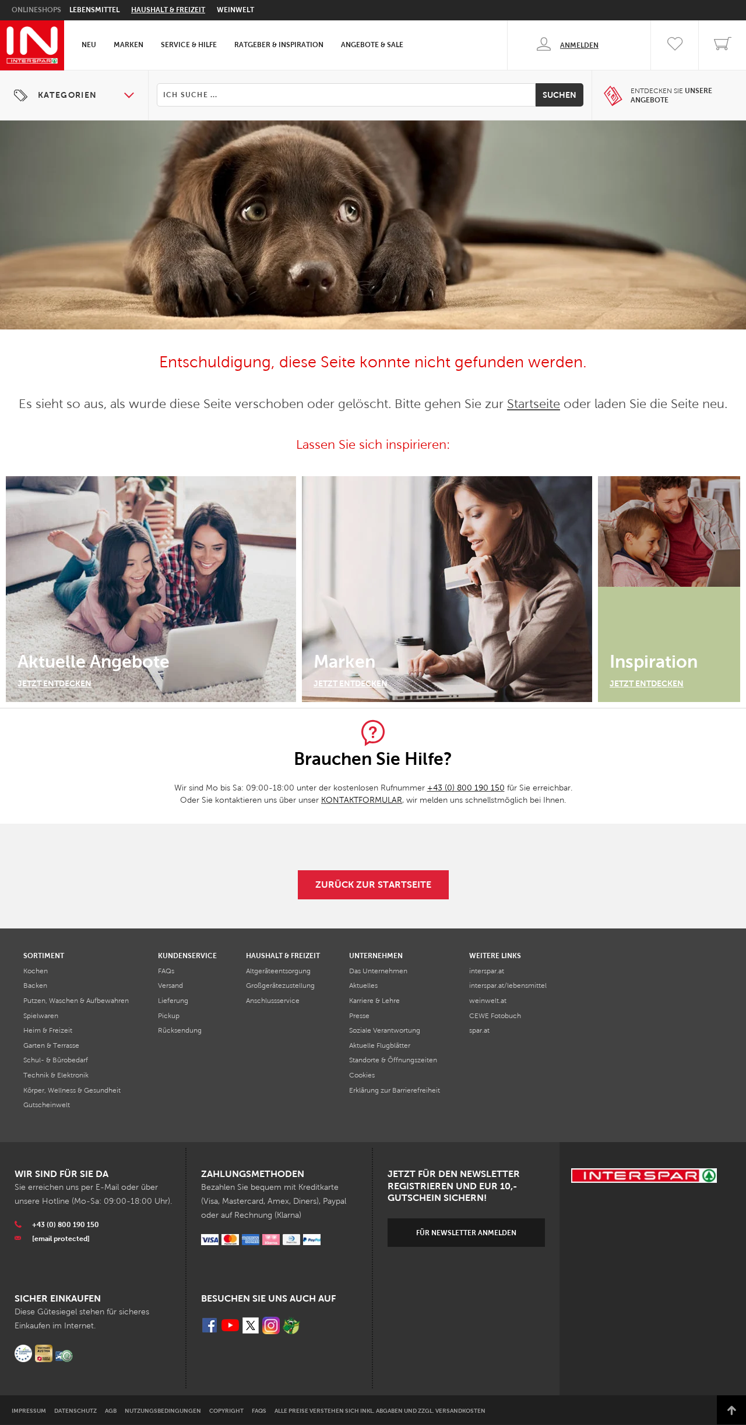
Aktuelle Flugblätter (379, 1045)
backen (35, 985)
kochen (35, 971)
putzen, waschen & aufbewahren (76, 1001)
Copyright (226, 1411)
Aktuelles (363, 985)
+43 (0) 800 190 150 (466, 788)
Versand (170, 985)
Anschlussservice (273, 1001)
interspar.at (486, 971)
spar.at (479, 1030)
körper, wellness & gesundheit (72, 1090)
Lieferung (173, 1001)
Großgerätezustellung (280, 985)
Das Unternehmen (378, 971)
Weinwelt (235, 10)
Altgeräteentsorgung (278, 971)
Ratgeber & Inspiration (278, 45)
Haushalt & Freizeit (168, 10)
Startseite (533, 404)
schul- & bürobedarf (55, 1060)
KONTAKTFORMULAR (361, 800)
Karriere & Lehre (374, 1001)
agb (111, 1411)
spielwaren (40, 1016)
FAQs (166, 971)
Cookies (362, 1075)
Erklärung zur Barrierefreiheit (394, 1090)
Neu (89, 45)
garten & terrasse (51, 1045)
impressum (29, 1411)
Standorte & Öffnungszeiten (393, 1060)
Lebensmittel (94, 10)
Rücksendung (180, 1030)
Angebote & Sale (372, 45)
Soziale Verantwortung (384, 1030)
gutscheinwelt (46, 1105)
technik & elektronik (56, 1075)
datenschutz (75, 1411)
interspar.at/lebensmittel (508, 985)
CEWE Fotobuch (495, 1016)
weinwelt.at (487, 1001)
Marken (128, 45)
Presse (359, 1016)
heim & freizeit (47, 1030)
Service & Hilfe (189, 45)
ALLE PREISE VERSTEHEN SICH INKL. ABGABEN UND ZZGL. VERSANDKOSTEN (380, 1411)
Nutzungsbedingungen (163, 1411)
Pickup (169, 1016)
